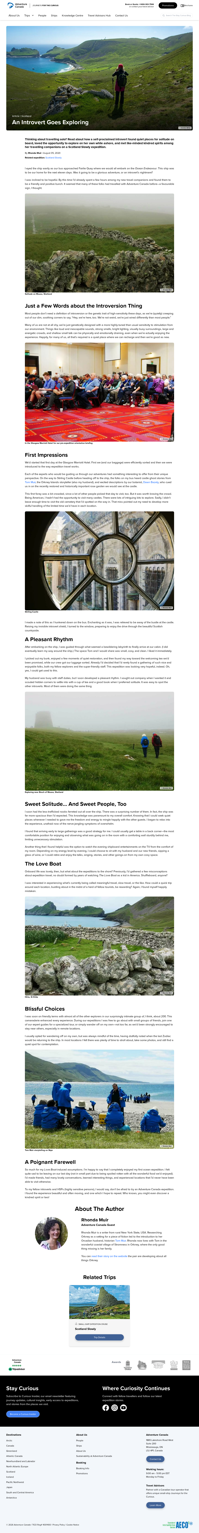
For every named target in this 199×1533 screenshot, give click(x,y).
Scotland (10, 1471)
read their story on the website (109, 1256)
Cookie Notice (72, 1524)
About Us (14, 15)
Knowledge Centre (72, 15)
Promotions (168, 5)
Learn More (155, 1505)
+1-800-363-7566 (146, 4)
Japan (9, 1487)
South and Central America (20, 1492)
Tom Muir (30, 482)
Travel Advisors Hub (99, 15)
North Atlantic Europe (17, 1466)
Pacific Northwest (15, 1482)
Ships (54, 15)
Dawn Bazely (151, 482)
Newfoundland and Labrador (20, 1461)
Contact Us (121, 15)
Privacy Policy (59, 1524)
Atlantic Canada (14, 1456)
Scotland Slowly (53, 157)
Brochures (188, 5)
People (42, 15)
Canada (10, 1445)
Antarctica (11, 1497)
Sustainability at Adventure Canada (94, 1456)
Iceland (10, 1477)
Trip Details (107, 1337)
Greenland (11, 1451)
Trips (27, 15)
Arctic (9, 1440)
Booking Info (82, 1468)
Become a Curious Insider (23, 1414)
